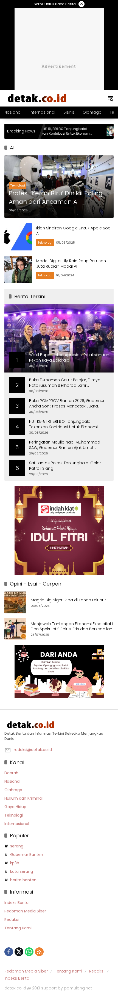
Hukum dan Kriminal (23, 798)
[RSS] (39, 951)
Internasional (16, 823)
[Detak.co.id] (37, 98)
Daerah (11, 773)
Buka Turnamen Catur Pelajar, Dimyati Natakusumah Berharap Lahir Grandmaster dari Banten (66, 382)
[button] (110, 98)
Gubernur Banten (26, 854)
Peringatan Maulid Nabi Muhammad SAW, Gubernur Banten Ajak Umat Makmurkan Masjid (64, 445)
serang (16, 846)
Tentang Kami (18, 928)
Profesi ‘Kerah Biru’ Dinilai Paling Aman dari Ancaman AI (56, 197)
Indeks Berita (16, 902)
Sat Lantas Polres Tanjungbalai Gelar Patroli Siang (65, 465)
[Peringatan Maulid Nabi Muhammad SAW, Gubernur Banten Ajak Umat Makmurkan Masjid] (96, 131)
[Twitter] (19, 951)
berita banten (23, 880)
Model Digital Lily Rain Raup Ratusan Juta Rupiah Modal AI (71, 263)
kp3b (14, 863)
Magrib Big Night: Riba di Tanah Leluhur (68, 600)
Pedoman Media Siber (25, 911)
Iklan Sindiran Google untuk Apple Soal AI (73, 230)
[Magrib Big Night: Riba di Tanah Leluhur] (15, 602)
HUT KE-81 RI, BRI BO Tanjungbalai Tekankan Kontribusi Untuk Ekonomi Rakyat (45, 131)
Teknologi (17, 185)
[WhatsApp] (29, 951)
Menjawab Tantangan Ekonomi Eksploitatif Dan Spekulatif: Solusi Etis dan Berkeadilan (72, 626)
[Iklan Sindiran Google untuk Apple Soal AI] (18, 236)
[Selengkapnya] (59, 724)
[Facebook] (8, 951)
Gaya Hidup (15, 806)
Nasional (12, 781)
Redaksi (11, 919)
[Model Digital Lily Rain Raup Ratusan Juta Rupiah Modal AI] (18, 269)
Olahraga (13, 790)
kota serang (21, 871)
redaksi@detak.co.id (33, 749)
